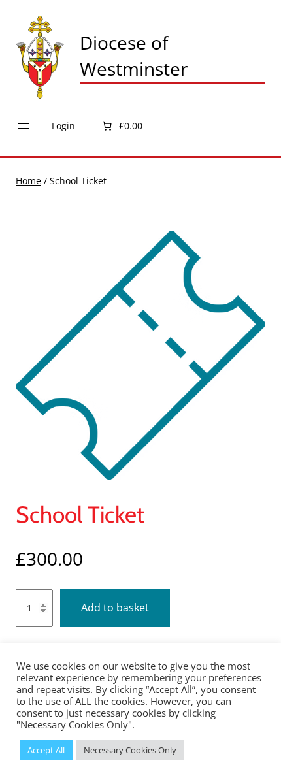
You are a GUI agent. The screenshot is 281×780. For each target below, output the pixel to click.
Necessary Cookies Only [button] (130, 750)
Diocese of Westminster (134, 55)
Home (28, 180)
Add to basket (115, 607)
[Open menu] (23, 126)
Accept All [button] (46, 750)
